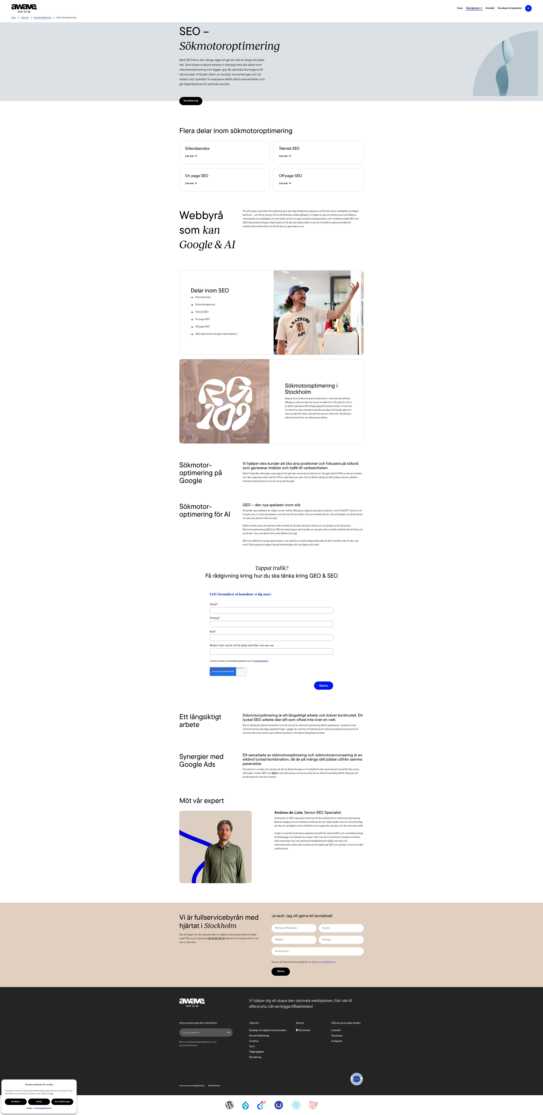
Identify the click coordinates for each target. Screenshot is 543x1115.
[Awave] (24, 8)
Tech (252, 1046)
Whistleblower (214, 1086)
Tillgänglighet (256, 1052)
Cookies (29, 1108)
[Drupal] (245, 1105)
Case (460, 8)
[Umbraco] (278, 1105)
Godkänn (15, 1102)
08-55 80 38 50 (216, 938)
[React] (296, 1105)
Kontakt (490, 8)
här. (52, 1094)
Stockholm (304, 1030)
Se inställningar (62, 1102)
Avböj (39, 1102)
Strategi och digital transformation (267, 1030)
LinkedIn (336, 1030)
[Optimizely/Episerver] (261, 1105)
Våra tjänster (473, 8)
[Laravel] (314, 1105)
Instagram (336, 1041)
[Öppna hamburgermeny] (528, 8)
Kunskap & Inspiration (510, 8)
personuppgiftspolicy (325, 962)
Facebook (336, 1036)
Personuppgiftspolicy (43, 1108)
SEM (274, 773)
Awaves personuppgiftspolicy (192, 1086)
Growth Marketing (259, 1036)
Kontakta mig (191, 101)
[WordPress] (229, 1105)
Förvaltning (255, 1057)
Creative (253, 1041)
